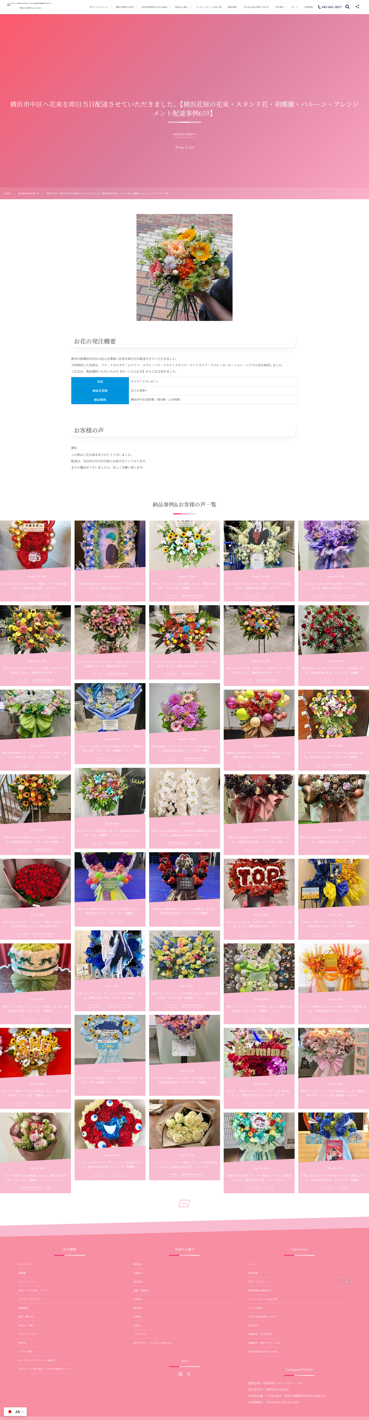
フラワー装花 (25, 1351)
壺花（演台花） (26, 1316)
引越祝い (138, 1273)
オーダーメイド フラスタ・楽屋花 (36, 1360)
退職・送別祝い (141, 1290)
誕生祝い (138, 1308)
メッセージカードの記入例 (262, 1299)
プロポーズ (139, 1334)
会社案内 (253, 1325)
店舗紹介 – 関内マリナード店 (264, 1343)
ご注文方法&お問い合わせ (262, 1316)
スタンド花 (24, 1264)
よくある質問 (255, 1308)
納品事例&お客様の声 (260, 1290)
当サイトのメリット (259, 1281)
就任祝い (138, 1281)
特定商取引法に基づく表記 (262, 1351)
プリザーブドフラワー (30, 1299)
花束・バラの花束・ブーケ (32, 1290)
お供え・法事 (25, 1325)
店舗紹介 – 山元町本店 (260, 1334)
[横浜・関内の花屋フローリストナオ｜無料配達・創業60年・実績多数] (30, 4)
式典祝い (138, 1316)
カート (252, 1264)
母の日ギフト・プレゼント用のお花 (152, 1343)
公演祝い (138, 1299)
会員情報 (253, 1273)
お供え (137, 1325)
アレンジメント (26, 1281)
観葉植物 (23, 1308)
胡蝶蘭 (22, 1273)
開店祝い (138, 1264)
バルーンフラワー (28, 1334)
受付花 (22, 1343)
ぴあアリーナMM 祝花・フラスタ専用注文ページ (44, 1369)
